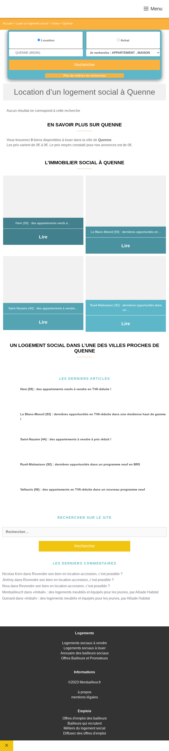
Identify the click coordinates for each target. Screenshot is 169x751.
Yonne (55, 23)
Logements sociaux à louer (85, 648)
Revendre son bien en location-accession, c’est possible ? (77, 574)
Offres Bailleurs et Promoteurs (84, 658)
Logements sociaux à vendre (84, 643)
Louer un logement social (32, 23)
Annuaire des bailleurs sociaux (85, 653)
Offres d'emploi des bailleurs (84, 718)
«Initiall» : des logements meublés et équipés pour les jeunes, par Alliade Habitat (95, 592)
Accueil (7, 23)
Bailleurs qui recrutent (85, 723)
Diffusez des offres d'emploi (84, 733)
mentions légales (84, 697)
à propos (84, 692)
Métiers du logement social (84, 728)
